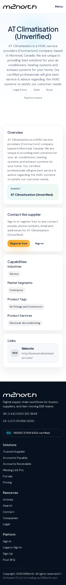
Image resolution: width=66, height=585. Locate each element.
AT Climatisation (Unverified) (32, 195)
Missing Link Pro (13, 470)
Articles (8, 499)
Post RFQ (9, 560)
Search (7, 506)
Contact (8, 512)
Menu (59, 6)
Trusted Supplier (14, 451)
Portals (7, 476)
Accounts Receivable (17, 464)
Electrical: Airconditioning (25, 323)
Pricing (7, 482)
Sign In (7, 541)
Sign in (39, 243)
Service (14, 273)
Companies (10, 518)
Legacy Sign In (12, 547)
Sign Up (8, 554)
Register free (18, 243)
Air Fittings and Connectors (26, 306)
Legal (6, 524)
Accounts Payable (15, 458)
